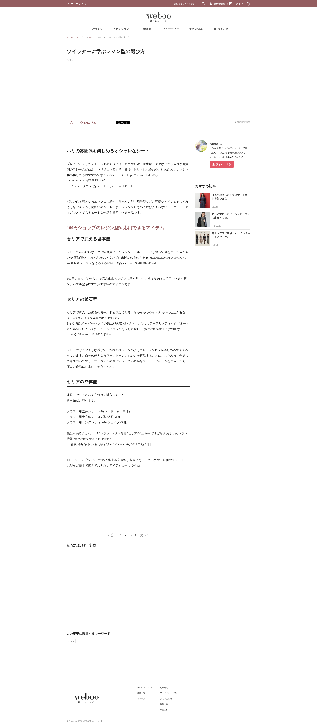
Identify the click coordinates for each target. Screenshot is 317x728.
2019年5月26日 (148, 263)
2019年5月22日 (141, 444)
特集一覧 (141, 698)
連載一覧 (141, 693)
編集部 (215, 207)
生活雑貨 (146, 29)
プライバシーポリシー (170, 693)
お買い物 (222, 29)
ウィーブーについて (77, 3)
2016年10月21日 (123, 186)
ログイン (238, 3)
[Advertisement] (158, 91)
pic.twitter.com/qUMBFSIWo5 (86, 180)
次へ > (144, 535)
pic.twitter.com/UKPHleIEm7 (92, 438)
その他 (91, 37)
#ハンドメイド (117, 175)
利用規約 (164, 687)
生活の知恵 (196, 29)
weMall (215, 245)
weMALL (216, 226)
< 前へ (112, 535)
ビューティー (171, 29)
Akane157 (216, 143)
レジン (71, 641)
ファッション (121, 29)
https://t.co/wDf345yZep (142, 175)
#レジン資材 (118, 433)
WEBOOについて (145, 687)
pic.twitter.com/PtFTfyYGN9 (167, 257)
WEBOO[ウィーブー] (76, 37)
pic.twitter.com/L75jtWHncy (162, 329)
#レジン (70, 59)
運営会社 (164, 709)
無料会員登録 (221, 3)
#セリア (131, 433)
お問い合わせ (166, 698)
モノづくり (96, 29)
